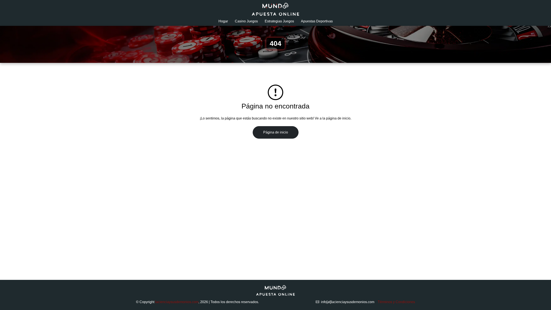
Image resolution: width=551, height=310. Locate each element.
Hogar (223, 21)
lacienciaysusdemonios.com (176, 302)
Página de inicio (275, 132)
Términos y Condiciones (396, 302)
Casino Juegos (246, 21)
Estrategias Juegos (279, 21)
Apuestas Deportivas (317, 21)
